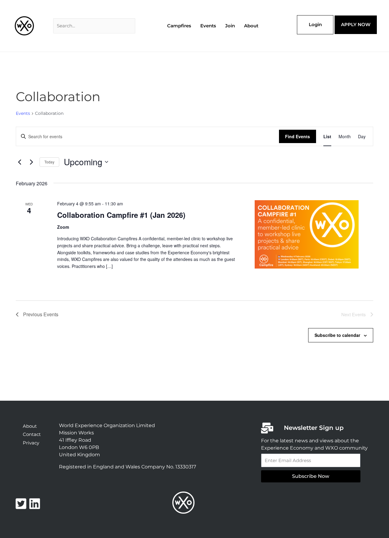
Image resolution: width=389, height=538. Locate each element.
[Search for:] (94, 25)
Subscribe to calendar (337, 335)
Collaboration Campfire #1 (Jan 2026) (121, 215)
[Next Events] (31, 162)
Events (23, 113)
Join (230, 26)
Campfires (179, 26)
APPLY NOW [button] (355, 24)
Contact (32, 434)
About (251, 26)
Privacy (31, 443)
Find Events (297, 136)
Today (49, 161)
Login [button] (315, 24)
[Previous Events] (19, 162)
